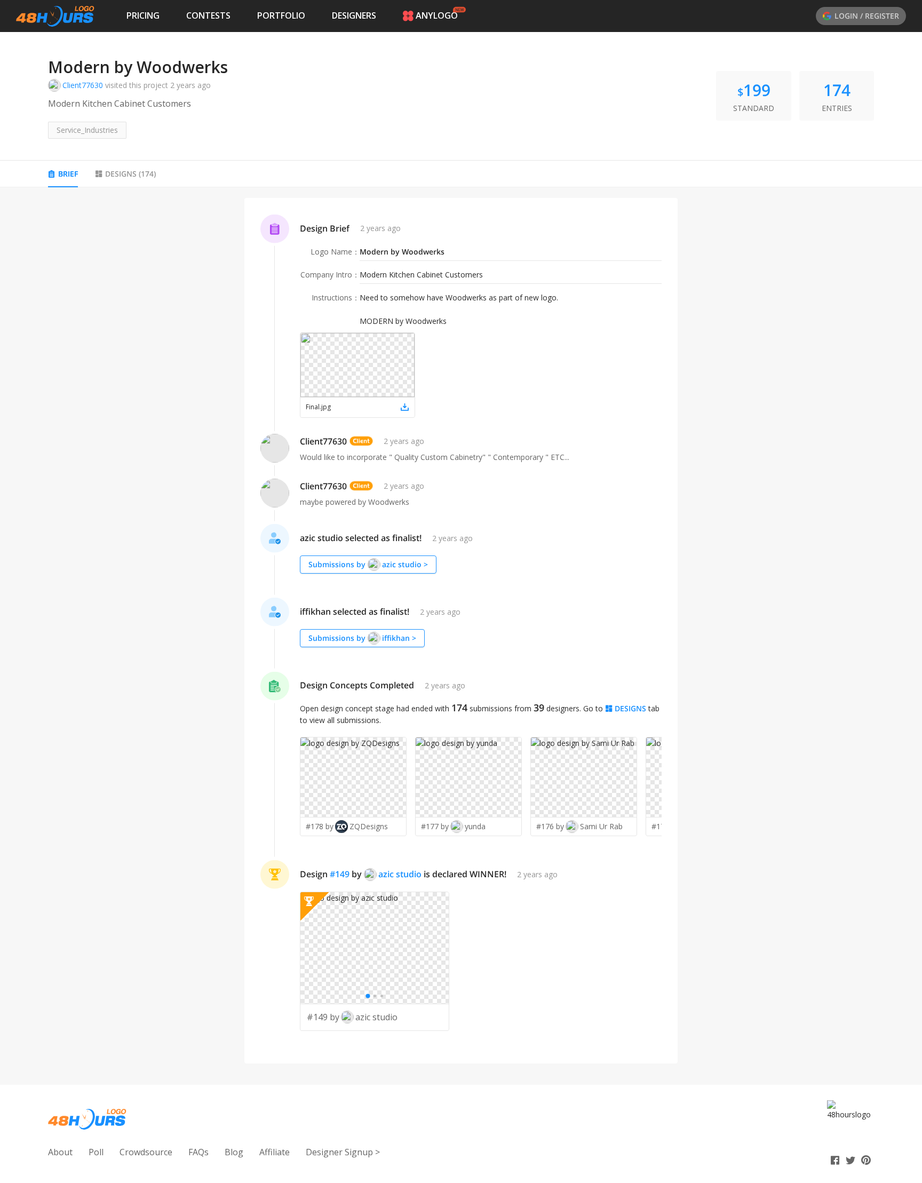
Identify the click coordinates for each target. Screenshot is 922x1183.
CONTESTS (208, 15)
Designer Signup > (343, 1152)
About (60, 1152)
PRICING (143, 15)
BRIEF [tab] (68, 174)
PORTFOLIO (281, 15)
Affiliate (274, 1152)
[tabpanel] (461, 630)
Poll (96, 1152)
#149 (339, 874)
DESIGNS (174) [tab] (130, 174)
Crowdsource (146, 1152)
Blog (234, 1152)
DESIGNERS (354, 15)
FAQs (198, 1152)
